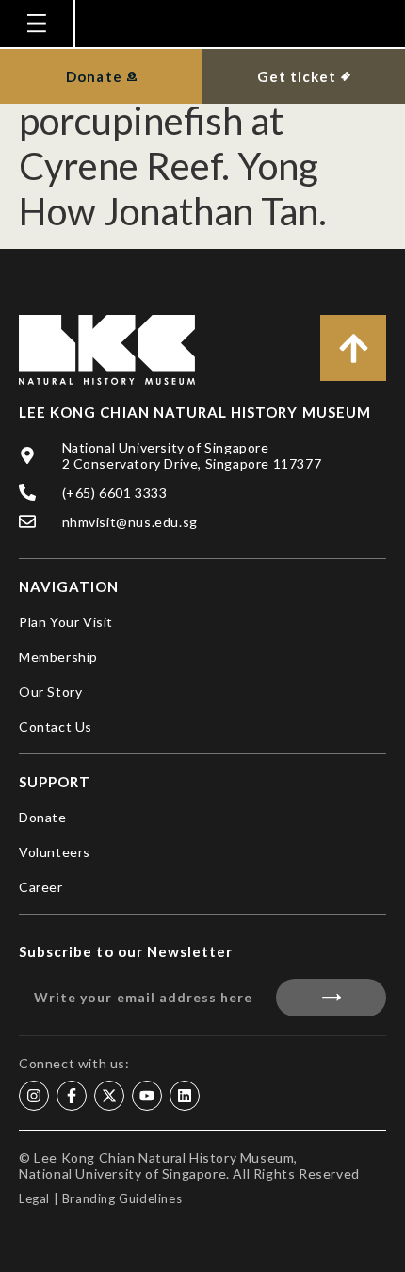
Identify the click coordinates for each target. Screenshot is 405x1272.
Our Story (50, 692)
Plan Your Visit (66, 622)
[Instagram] (34, 1096)
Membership (58, 657)
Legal (34, 1198)
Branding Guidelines (122, 1198)
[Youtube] (147, 1096)
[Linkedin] (185, 1096)
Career (41, 887)
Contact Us (55, 727)
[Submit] (331, 997)
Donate (43, 817)
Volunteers (54, 852)
